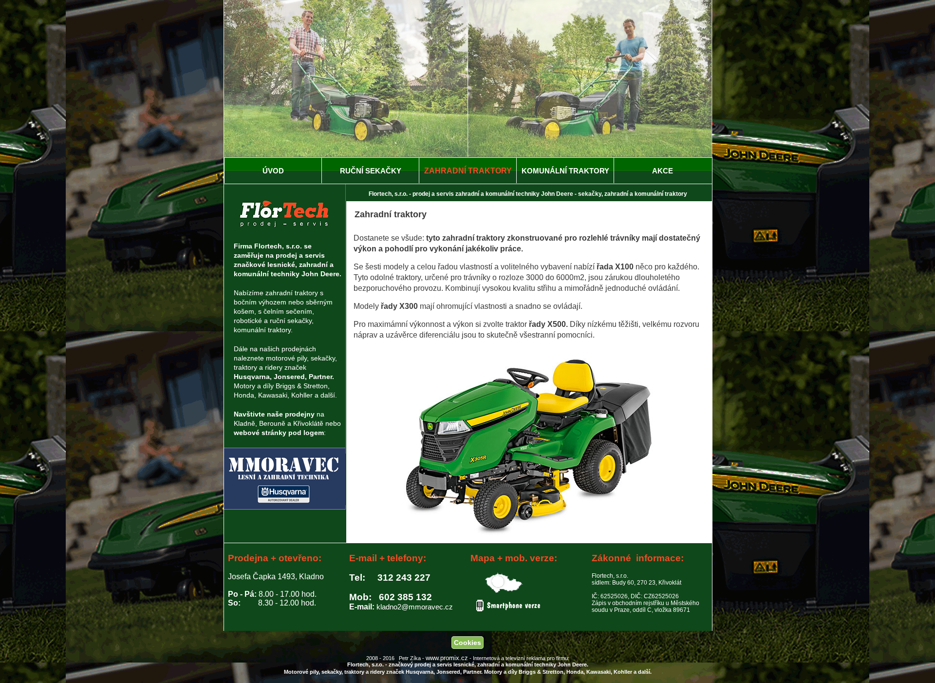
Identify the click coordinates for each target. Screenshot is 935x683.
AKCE (662, 171)
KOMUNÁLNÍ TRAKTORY (565, 171)
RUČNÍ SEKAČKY (370, 171)
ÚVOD (273, 171)
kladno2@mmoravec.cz (414, 607)
